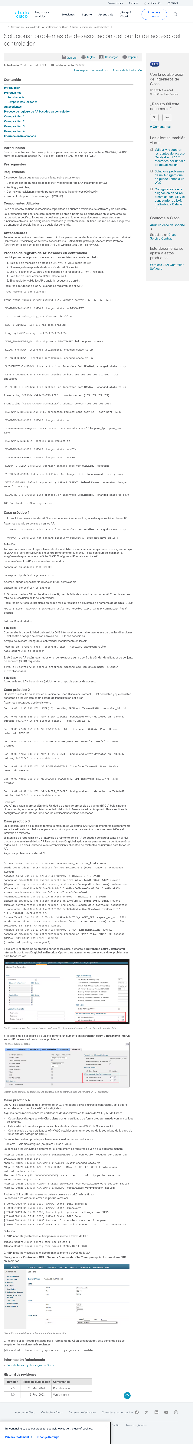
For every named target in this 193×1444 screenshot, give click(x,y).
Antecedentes (13, 106)
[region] (55, 1432)
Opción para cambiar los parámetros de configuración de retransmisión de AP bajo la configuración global (60, 1028)
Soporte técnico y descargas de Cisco (30, 1365)
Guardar (72, 57)
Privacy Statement (17, 1437)
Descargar (111, 57)
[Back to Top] (127, 1395)
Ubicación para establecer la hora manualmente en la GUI (35, 1333)
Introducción (12, 87)
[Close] (106, 1426)
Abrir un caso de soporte (167, 225)
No (167, 117)
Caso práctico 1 (14, 116)
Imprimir (133, 57)
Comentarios (162, 126)
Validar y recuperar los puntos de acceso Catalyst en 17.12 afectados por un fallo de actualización (170, 157)
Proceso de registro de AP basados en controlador (37, 111)
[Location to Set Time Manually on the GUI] (66, 1327)
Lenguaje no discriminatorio (90, 70)
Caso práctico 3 (14, 126)
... (5, 27)
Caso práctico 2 (14, 121)
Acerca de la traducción (127, 70)
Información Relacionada (20, 136)
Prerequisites (12, 92)
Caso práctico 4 (14, 131)
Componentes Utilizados (22, 101)
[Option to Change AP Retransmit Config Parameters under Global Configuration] (66, 1022)
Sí (154, 117)
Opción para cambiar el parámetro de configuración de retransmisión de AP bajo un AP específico (56, 1092)
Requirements (16, 97)
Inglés (91, 57)
